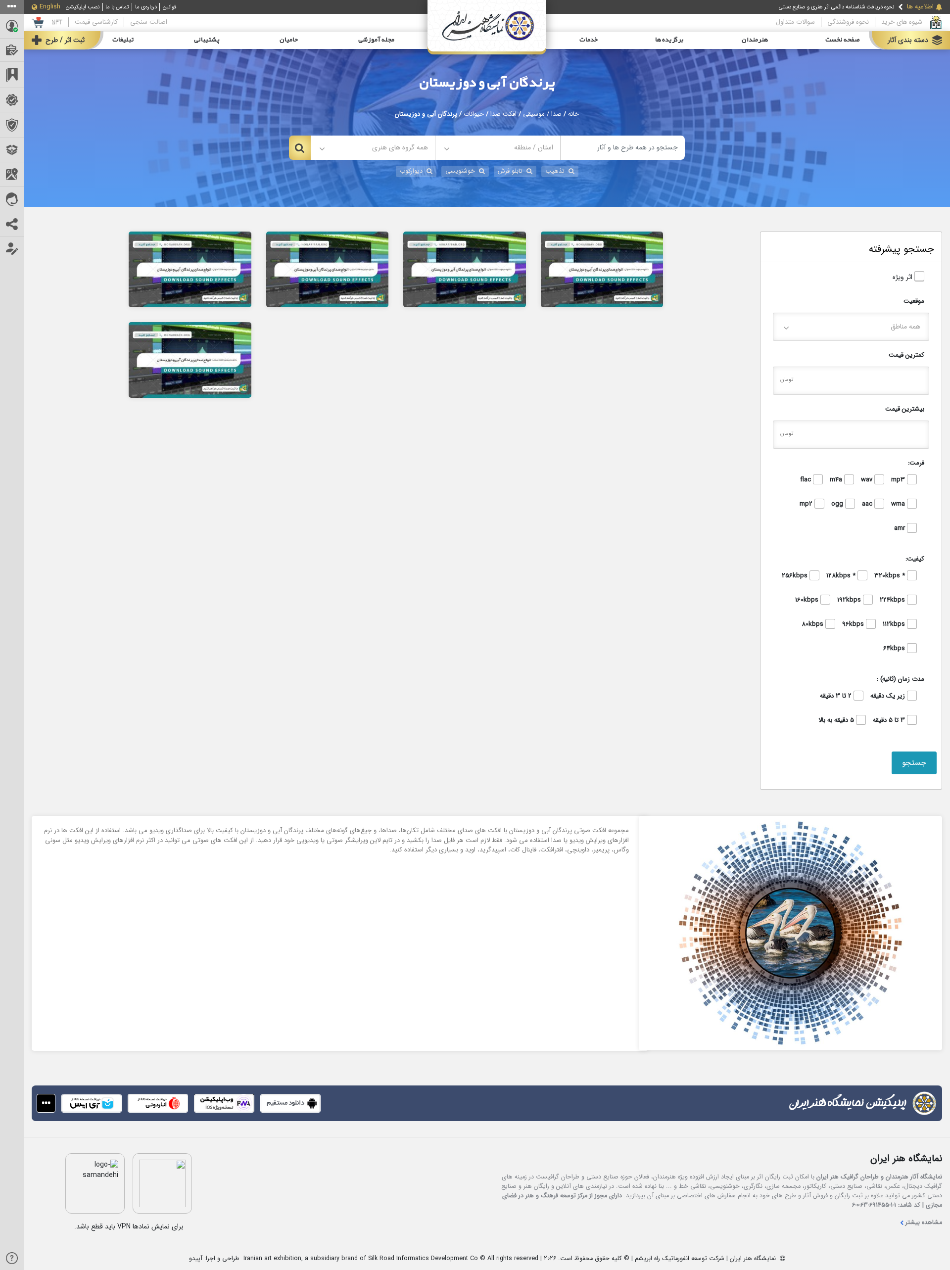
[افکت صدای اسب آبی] (190, 268)
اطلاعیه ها (920, 7)
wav (867, 480)
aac (868, 504)
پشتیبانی (207, 40)
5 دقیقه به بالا (837, 720)
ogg (838, 504)
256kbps (795, 576)
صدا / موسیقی (542, 114)
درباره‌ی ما (146, 6)
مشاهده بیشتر (923, 1222)
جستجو (914, 762)
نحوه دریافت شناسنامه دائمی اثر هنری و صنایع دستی (836, 6)
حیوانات (474, 114)
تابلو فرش (510, 171)
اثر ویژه (903, 277)
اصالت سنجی (148, 22)
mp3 (899, 480)
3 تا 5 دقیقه (890, 720)
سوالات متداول (795, 22)
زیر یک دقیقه (888, 696)
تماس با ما (117, 6)
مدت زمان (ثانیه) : (900, 679)
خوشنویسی (460, 171)
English (50, 7)
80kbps (813, 624)
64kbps (895, 649)
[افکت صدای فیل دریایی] (327, 268)
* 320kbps (890, 576)
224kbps (893, 600)
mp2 (807, 504)
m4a (837, 480)
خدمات (588, 40)
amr (900, 528)
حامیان (289, 40)
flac (806, 480)
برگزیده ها (669, 40)
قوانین (170, 6)
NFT (56, 22)
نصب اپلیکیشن (82, 6)
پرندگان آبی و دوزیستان (487, 83)
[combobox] (497, 148)
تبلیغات (123, 40)
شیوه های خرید (901, 22)
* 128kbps (841, 576)
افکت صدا (503, 114)
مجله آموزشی (376, 40)
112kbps (895, 624)
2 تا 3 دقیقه (837, 696)
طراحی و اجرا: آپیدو (214, 1259)
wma (899, 504)
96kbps (854, 624)
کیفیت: (914, 559)
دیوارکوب (411, 171)
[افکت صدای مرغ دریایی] (190, 359)
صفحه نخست (842, 40)
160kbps (807, 600)
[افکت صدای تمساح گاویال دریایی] (464, 268)
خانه (573, 114)
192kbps (850, 600)
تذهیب (555, 171)
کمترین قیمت (906, 355)
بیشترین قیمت (904, 409)
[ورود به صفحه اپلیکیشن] (46, 1103)
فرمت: (916, 463)
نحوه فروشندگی (848, 22)
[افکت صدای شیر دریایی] (602, 268)
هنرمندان (755, 40)
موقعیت (913, 301)
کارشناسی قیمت (96, 22)
